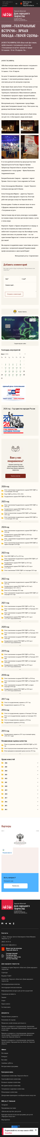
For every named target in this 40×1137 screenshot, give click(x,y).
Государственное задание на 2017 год (14, 705)
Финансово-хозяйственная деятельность (13, 1023)
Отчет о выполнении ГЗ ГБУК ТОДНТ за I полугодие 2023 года (20, 570)
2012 (6, 809)
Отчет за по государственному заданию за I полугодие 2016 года (20, 716)
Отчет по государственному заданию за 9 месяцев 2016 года (20, 713)
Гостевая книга (5, 1007)
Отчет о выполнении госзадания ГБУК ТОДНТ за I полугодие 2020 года (20, 637)
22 (20, 371)
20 (13, 371)
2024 (6, 770)
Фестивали (4, 1053)
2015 (6, 805)
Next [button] (37, 830)
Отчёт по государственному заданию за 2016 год (17, 720)
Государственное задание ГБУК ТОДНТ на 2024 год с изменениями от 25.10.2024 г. (18, 535)
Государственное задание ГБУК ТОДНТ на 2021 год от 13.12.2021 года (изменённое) (18, 617)
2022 (6, 778)
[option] (20, 839)
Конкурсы (4, 1056)
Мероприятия (5, 1120)
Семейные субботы (7, 1063)
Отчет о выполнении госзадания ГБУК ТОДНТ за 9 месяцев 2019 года (21, 657)
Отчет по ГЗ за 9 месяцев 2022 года (13, 590)
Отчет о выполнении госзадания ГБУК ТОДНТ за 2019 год (19, 654)
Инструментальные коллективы (10, 1085)
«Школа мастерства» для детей (11, 1111)
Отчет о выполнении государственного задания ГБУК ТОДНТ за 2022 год (20, 583)
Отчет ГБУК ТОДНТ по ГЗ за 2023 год (13, 556)
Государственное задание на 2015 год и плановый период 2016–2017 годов (19, 735)
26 (9, 375)
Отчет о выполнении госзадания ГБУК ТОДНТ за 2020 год (19, 630)
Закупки (3, 997)
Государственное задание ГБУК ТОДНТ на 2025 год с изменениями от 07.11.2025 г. (18, 509)
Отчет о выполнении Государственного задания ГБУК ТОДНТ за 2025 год (20, 505)
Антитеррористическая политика (11, 987)
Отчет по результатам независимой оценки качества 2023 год (20, 748)
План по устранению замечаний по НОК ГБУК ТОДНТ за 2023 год (20, 745)
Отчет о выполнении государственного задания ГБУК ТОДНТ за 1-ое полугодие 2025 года (20, 517)
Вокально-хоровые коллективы (10, 1082)
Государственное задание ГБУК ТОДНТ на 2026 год (17, 496)
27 (13, 375)
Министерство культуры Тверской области (14, 949)
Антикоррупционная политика (10, 984)
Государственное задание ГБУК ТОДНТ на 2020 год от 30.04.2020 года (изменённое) (18, 641)
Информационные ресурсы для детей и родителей (17, 991)
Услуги (3, 1000)
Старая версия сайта (20, 343)
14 (16, 368)
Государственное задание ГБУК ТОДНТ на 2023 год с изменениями (18, 563)
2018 (6, 794)
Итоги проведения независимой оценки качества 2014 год (19, 751)
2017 (6, 798)
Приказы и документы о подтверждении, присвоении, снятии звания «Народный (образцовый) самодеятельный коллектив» (19, 1028)
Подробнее (8, 1133)
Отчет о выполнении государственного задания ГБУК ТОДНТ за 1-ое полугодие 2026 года (20, 490)
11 (5, 368)
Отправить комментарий (14, 294)
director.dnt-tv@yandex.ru (9, 945)
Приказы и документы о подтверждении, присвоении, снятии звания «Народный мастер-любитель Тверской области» (18, 1042)
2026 (6, 763)
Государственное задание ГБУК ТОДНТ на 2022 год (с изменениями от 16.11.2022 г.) (18, 587)
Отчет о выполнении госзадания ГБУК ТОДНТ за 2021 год (19, 606)
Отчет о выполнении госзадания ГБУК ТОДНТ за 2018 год (19, 678)
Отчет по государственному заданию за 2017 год (17, 702)
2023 (6, 774)
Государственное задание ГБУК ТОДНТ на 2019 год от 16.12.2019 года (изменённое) (18, 665)
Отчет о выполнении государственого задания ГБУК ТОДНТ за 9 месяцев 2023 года (21, 559)
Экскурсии (4, 1105)
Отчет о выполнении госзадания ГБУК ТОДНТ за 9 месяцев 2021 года (21, 609)
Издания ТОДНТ (6, 976)
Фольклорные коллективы (9, 1092)
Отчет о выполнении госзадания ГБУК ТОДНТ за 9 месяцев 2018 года (21, 681)
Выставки (4, 1060)
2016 (6, 802)
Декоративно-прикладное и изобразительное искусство (18, 1095)
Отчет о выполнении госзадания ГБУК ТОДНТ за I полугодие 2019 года (20, 661)
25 (5, 375)
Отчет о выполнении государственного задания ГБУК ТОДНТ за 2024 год (20, 531)
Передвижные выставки (8, 1108)
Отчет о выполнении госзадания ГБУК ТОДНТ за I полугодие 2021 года (20, 613)
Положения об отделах (8, 1020)
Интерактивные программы (9, 1066)
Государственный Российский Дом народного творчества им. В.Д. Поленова (13, 955)
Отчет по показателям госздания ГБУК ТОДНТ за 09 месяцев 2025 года (20, 513)
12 (9, 368)
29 (20, 375)
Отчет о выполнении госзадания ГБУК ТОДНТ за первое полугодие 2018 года (18, 685)
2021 (6, 782)
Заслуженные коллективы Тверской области (14, 1075)
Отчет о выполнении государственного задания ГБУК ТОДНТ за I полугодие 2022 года (21, 593)
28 (16, 375)
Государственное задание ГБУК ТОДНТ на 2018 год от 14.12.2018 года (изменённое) (18, 689)
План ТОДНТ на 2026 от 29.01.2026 (13, 494)
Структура (4, 972)
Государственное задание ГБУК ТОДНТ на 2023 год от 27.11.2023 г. (18, 567)
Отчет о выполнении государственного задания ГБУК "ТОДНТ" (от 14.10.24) (21, 539)
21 (16, 371)
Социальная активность (8, 994)
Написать (15, 886)
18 (5, 371)
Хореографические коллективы (11, 1079)
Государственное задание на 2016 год (14, 722)
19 (9, 371)
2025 (6, 767)
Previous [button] (3, 830)
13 (13, 368)
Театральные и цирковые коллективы (12, 1089)
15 (20, 368)
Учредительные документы (9, 1016)
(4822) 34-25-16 (6, 942)
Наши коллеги (5, 1004)
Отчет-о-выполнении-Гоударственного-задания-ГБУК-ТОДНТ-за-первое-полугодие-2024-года (21, 543)
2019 (6, 790)
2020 (6, 786)
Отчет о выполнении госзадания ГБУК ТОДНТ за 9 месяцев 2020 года (21, 633)
